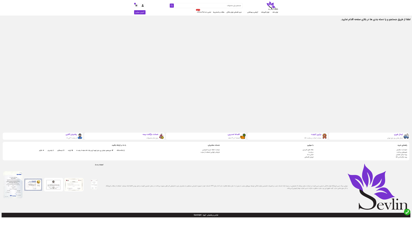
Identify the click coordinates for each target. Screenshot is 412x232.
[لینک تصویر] (94, 184)
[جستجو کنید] (172, 6)
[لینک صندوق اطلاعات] (369, 136)
